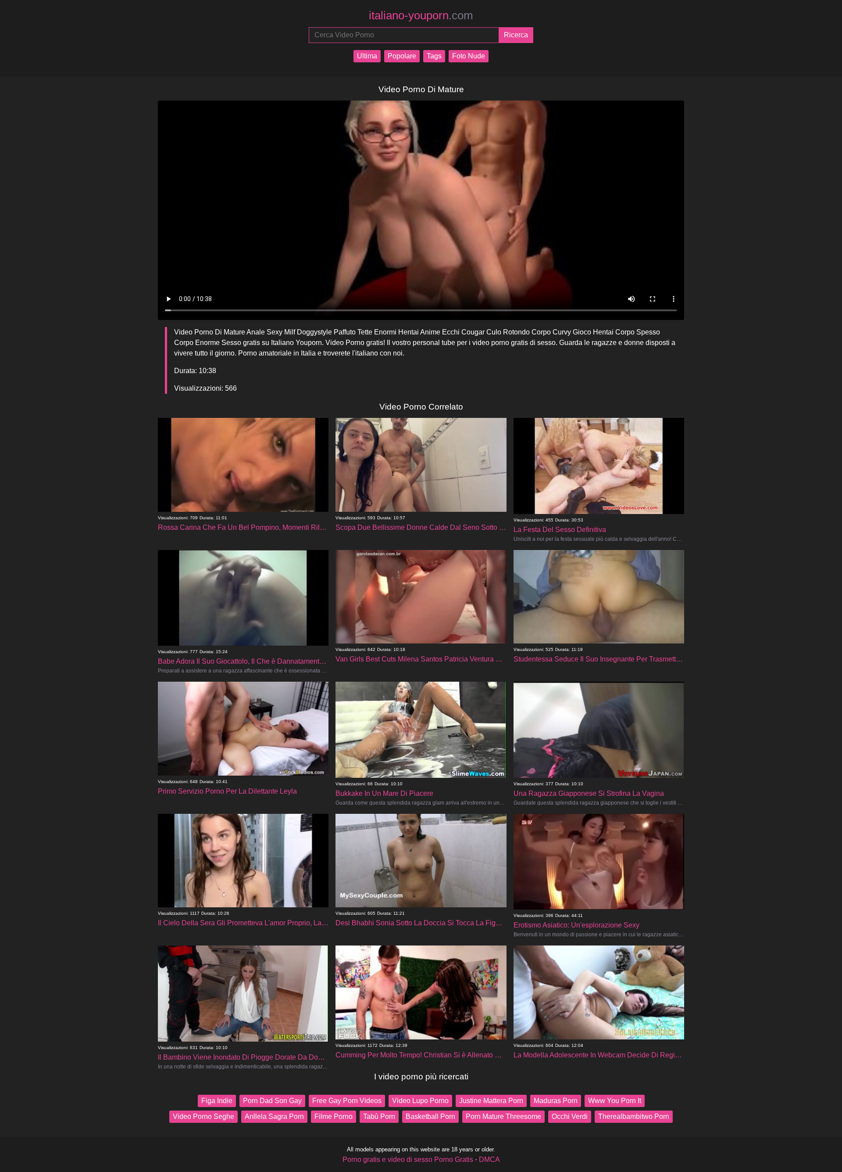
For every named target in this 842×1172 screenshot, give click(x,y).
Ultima (367, 56)
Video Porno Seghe (203, 1116)
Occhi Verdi (570, 1116)
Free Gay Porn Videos (347, 1100)
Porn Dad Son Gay (272, 1100)
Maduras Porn (556, 1100)
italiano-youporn (421, 15)
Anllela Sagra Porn (274, 1116)
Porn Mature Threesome (503, 1116)
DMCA (489, 1159)
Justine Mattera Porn (491, 1100)
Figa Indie (216, 1100)
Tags (434, 56)
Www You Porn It (614, 1100)
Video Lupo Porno (420, 1100)
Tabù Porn (379, 1116)
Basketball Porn (430, 1116)
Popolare (402, 56)
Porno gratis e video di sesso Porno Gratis (408, 1159)
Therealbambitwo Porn (633, 1116)
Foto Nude (468, 56)
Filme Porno (333, 1116)
